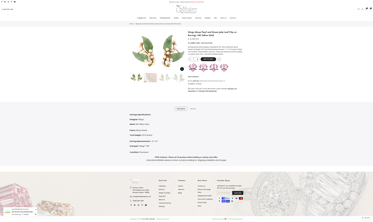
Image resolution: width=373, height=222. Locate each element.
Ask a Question (193, 77)
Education (162, 196)
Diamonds (152, 18)
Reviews (193, 109)
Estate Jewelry (187, 18)
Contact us (201, 186)
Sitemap (162, 206)
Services (161, 189)
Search (180, 186)
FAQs (199, 206)
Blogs (180, 193)
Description (181, 109)
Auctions (233, 18)
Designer (208, 18)
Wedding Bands (165, 18)
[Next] (181, 51)
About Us (162, 200)
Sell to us (223, 18)
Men (215, 18)
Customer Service (165, 203)
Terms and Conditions (205, 199)
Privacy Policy (202, 202)
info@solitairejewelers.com (142, 196)
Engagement (141, 18)
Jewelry (176, 18)
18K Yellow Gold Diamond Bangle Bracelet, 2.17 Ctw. (23, 212)
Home (132, 24)
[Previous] (133, 51)
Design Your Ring (164, 193)
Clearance (162, 186)
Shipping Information (205, 196)
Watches (198, 18)
